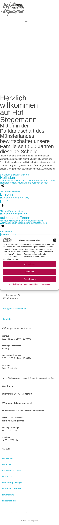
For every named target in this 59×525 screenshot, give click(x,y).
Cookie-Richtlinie (15, 284)
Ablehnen (29, 271)
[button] (55, 240)
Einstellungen (30, 279)
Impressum (45, 284)
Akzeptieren (29, 264)
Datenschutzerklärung (32, 284)
